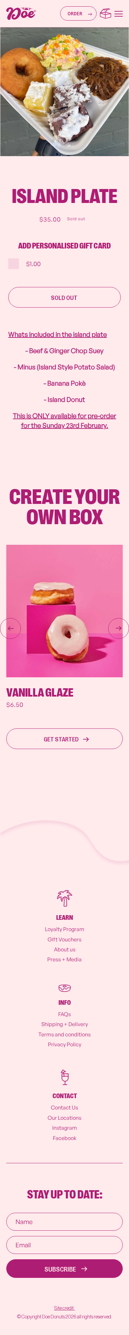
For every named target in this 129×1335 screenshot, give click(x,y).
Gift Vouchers (64, 939)
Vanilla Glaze (39, 693)
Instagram (64, 1127)
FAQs (64, 1014)
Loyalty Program (64, 929)
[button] (78, 13)
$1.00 (33, 264)
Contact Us (64, 1107)
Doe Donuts (53, 1316)
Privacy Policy (64, 1044)
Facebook (64, 1138)
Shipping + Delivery (64, 1024)
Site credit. (64, 1308)
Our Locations (64, 1117)
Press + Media (64, 959)
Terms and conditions (64, 1034)
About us (64, 949)
